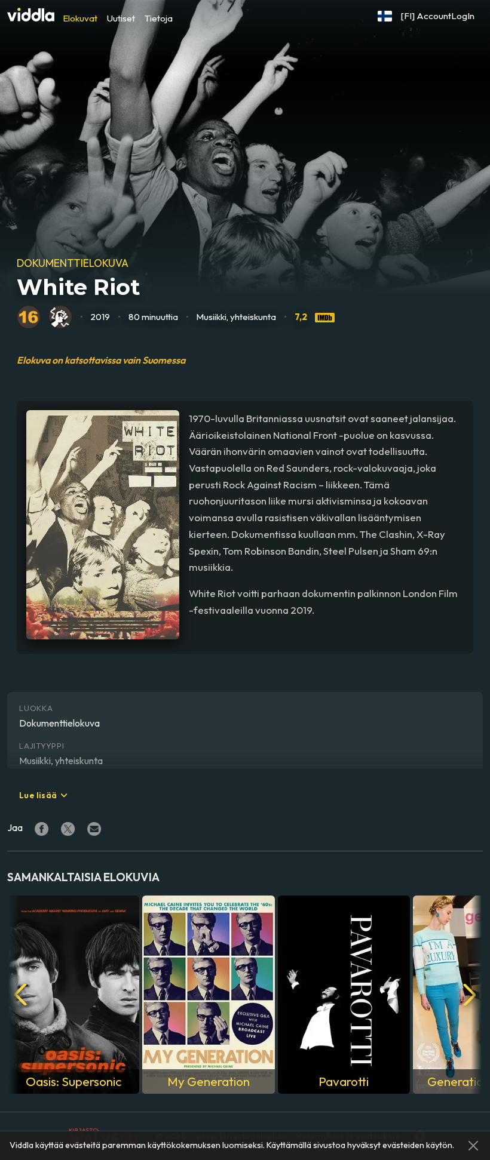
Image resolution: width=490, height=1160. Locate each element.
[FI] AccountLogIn (437, 15)
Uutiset (121, 18)
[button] (385, 16)
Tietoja (159, 18)
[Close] (473, 1146)
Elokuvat (80, 18)
